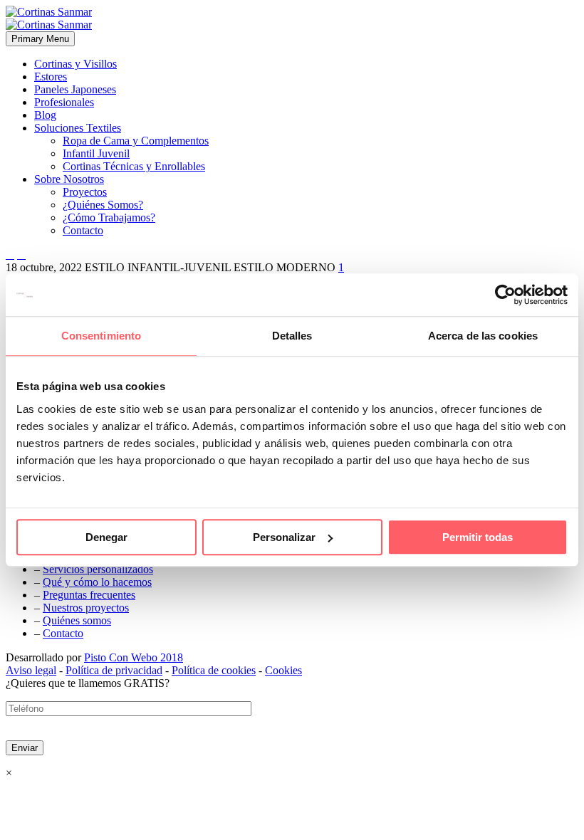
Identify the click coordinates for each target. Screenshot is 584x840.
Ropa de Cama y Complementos (136, 141)
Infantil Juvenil (96, 153)
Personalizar (284, 537)
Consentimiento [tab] (101, 336)
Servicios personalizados (98, 569)
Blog (45, 115)
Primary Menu (40, 38)
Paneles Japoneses (75, 89)
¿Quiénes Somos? (103, 205)
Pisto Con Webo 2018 (133, 657)
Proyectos (85, 192)
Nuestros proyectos (86, 608)
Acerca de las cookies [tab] (483, 336)
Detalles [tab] (292, 336)
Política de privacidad (114, 670)
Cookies (283, 670)
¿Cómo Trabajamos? (109, 217)
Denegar (106, 537)
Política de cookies (214, 670)
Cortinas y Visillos (75, 64)
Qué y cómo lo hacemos (97, 582)
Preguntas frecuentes (89, 595)
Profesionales (64, 102)
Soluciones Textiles (77, 128)
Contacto (83, 230)
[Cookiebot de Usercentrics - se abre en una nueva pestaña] (505, 294)
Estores (50, 76)
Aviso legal (31, 670)
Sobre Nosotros (69, 179)
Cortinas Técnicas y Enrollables (134, 166)
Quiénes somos (77, 620)
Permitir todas (477, 537)
